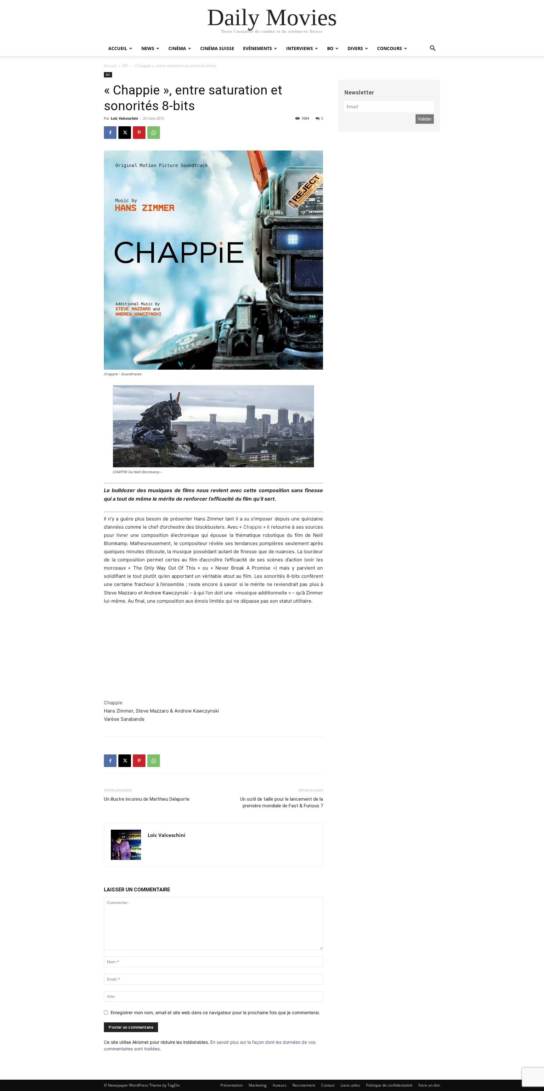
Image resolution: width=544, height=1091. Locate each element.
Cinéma (177, 48)
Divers (355, 48)
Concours (389, 48)
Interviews (299, 48)
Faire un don (429, 1085)
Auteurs (279, 1085)
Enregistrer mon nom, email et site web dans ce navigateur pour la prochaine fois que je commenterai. (215, 1012)
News (147, 48)
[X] (124, 132)
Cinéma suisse (217, 48)
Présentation (231, 1085)
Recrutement (303, 1085)
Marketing (258, 1085)
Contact (328, 1085)
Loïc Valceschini (124, 118)
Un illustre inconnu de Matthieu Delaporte (147, 799)
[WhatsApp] (153, 132)
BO (330, 48)
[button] (432, 49)
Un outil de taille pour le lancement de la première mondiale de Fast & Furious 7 (281, 802)
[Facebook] (110, 132)
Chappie (252, 527)
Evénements (257, 48)
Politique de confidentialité (389, 1085)
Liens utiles (350, 1085)
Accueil (117, 48)
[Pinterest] (139, 132)
